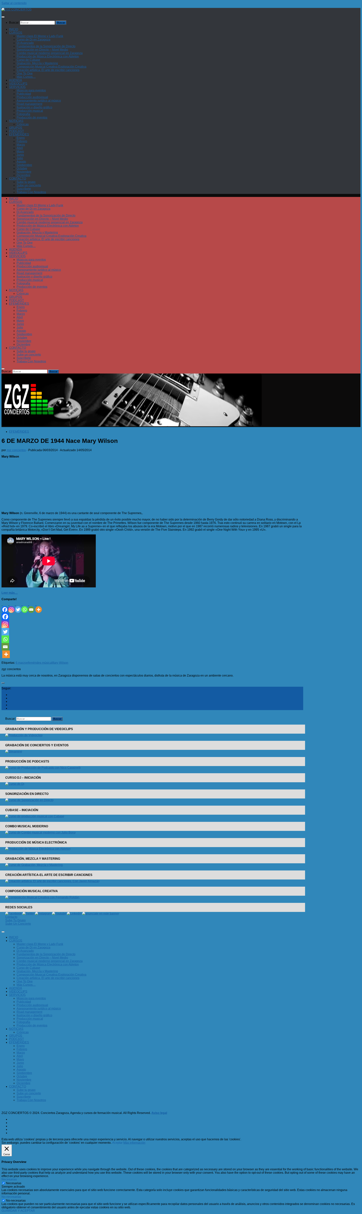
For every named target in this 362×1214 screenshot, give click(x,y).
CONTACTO (17, 178)
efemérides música (39, 662)
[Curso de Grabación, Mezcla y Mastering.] (34, 864)
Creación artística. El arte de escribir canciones (48, 70)
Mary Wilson (60, 662)
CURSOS (15, 32)
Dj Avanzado (25, 42)
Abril (20, 148)
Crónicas (23, 124)
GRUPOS (15, 127)
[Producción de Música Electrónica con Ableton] (38, 848)
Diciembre (23, 175)
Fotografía (23, 114)
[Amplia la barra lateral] (3, 683)
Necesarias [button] (9, 1179)
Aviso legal (159, 1112)
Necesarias (13, 1183)
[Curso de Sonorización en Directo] (29, 800)
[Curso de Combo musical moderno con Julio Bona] (40, 832)
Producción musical (30, 110)
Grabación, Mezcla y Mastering (37, 63)
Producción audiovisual (32, 97)
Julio (20, 158)
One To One (25, 73)
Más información (134, 1142)
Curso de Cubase (28, 59)
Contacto (11, 917)
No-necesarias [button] (11, 1196)
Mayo (20, 151)
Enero (21, 137)
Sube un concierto (29, 185)
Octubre (22, 168)
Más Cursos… (26, 76)
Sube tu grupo (26, 182)
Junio (20, 154)
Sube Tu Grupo (15, 920)
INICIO (13, 29)
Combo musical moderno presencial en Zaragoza (50, 53)
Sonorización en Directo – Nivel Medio (42, 49)
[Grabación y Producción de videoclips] (24, 735)
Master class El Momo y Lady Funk (40, 36)
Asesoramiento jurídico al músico (39, 100)
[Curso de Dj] (14, 783)
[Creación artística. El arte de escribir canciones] (52, 881)
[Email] (31, 607)
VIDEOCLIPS (18, 83)
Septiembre (24, 165)
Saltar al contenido (14, 3)
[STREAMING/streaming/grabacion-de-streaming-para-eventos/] (13, 751)
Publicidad (24, 93)
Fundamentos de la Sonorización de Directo (46, 46)
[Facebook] (5, 607)
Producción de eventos (32, 117)
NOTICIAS (16, 120)
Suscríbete (24, 188)
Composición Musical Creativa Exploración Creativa (51, 66)
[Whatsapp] (24, 607)
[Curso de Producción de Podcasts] (43, 767)
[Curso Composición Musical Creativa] (42, 897)
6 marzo (21, 662)
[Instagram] (11, 607)
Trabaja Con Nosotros (31, 192)
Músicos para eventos (31, 90)
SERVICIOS (17, 87)
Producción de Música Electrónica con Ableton (48, 56)
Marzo (21, 144)
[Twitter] (18, 607)
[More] (39, 607)
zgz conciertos (16, 450)
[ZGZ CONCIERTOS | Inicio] (17, 9)
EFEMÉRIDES (19, 134)
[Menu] (3, 17)
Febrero (22, 141)
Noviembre (24, 171)
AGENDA (15, 80)
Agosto (21, 161)
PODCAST (16, 131)
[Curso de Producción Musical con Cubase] (34, 816)
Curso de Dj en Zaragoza (33, 39)
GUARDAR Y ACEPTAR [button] (18, 1210)
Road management (29, 104)
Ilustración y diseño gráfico (34, 107)
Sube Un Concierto (18, 923)
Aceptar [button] (117, 1142)
